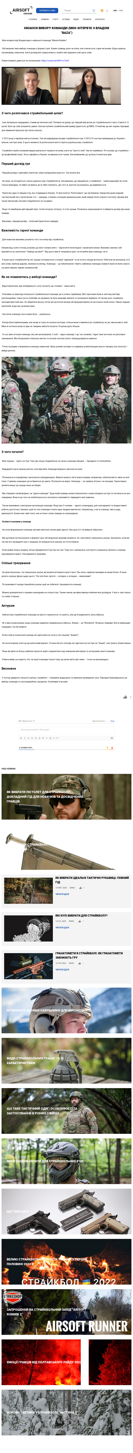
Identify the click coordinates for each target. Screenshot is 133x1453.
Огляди (66, 19)
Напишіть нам (47, 10)
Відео (76, 19)
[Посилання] (50, 738)
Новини (45, 19)
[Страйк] (32, 738)
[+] (57, 738)
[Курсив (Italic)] (25, 738)
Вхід (112, 721)
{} (54, 738)
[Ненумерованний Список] (39, 738)
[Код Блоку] (46, 738)
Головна (33, 19)
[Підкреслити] (28, 738)
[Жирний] (21, 738)
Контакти (100, 19)
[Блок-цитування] (43, 738)
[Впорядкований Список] (36, 738)
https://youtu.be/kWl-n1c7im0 (55, 60)
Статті (55, 19)
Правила (87, 19)
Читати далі (62, 894)
